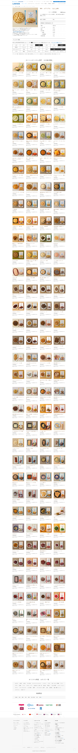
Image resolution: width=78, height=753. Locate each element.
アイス (61, 683)
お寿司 (21, 683)
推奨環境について (29, 747)
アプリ (25, 1)
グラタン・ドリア (29, 685)
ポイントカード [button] (37, 3)
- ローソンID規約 (57, 730)
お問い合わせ (57, 1)
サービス (15, 726)
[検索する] (65, 3)
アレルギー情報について (57, 42)
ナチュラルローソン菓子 (41, 687)
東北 (19, 697)
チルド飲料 (29, 687)
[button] (74, 750)
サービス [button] (42, 3)
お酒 (47, 687)
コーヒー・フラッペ (61, 685)
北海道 (16, 697)
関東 (22, 697)
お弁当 (24, 683)
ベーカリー (44, 683)
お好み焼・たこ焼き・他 (38, 685)
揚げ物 (44, 685)
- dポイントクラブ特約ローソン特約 (60, 739)
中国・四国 (33, 697)
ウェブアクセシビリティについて (51, 747)
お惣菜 (20, 685)
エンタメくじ (17, 689)
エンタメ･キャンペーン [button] (31, 3)
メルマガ (27, 1)
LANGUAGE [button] (63, 1)
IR (34, 1)
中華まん (48, 685)
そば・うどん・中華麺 (55, 683)
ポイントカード (16, 725)
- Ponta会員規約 (57, 734)
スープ (24, 685)
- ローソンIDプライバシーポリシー (60, 731)
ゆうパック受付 (26, 726)
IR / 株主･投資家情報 (47, 722)
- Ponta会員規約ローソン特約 (59, 735)
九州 (37, 697)
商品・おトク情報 (17, 6)
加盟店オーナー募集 (47, 733)
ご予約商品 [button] (49, 3)
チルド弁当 (29, 683)
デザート (16, 687)
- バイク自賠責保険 (36, 737)
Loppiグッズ (23, 689)
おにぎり (16, 683)
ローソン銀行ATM (26, 722)
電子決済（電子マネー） (27, 731)
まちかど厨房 (54, 685)
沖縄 (40, 697)
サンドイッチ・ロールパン (36, 683)
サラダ (16, 685)
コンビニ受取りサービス (37, 722)
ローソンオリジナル (23, 687)
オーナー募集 (43, 1)
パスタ (49, 683)
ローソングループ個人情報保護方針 (60, 722)
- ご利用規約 (57, 725)
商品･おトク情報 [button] (24, 3)
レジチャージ (25, 725)
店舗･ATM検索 (31, 1)
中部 (25, 697)
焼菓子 (34, 687)
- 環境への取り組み (47, 725)
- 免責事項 (56, 726)
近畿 (28, 697)
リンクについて (36, 747)
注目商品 (50, 687)
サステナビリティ (38, 1)
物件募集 (47, 1)
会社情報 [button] (53, 3)
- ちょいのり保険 (36, 736)
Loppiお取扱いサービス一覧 (38, 727)
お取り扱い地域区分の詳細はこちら (18, 31)
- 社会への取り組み (47, 726)
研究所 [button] (46, 3)
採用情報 (51, 1)
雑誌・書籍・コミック (57, 687)
